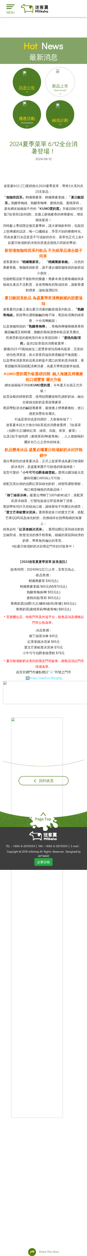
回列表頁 (46, 780)
